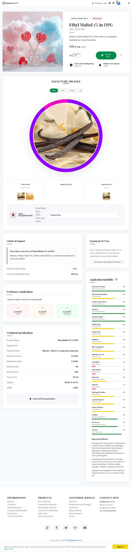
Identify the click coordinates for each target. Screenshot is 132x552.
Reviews (72, 516)
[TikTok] (47, 527)
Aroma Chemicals (44, 501)
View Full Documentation (44, 399)
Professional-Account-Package (80, 504)
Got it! (120, 546)
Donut (54, 90)
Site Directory (73, 507)
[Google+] (75, 527)
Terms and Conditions (15, 516)
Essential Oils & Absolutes (47, 504)
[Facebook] (56, 527)
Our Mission (11, 504)
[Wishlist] (110, 3)
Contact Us (73, 501)
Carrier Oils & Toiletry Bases (48, 510)
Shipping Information (14, 507)
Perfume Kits (42, 513)
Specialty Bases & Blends (47, 507)
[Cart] (113, 3)
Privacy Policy (12, 513)
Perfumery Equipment (45, 516)
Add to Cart (108, 55)
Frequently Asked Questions (17, 510)
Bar (63, 90)
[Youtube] (84, 527)
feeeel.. (72, 90)
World (11, 3)
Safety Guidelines (75, 510)
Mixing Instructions (75, 513)
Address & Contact (106, 505)
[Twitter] (66, 527)
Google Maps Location (108, 508)
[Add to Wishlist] (120, 55)
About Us (10, 501)
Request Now (56, 215)
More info (8, 548)
